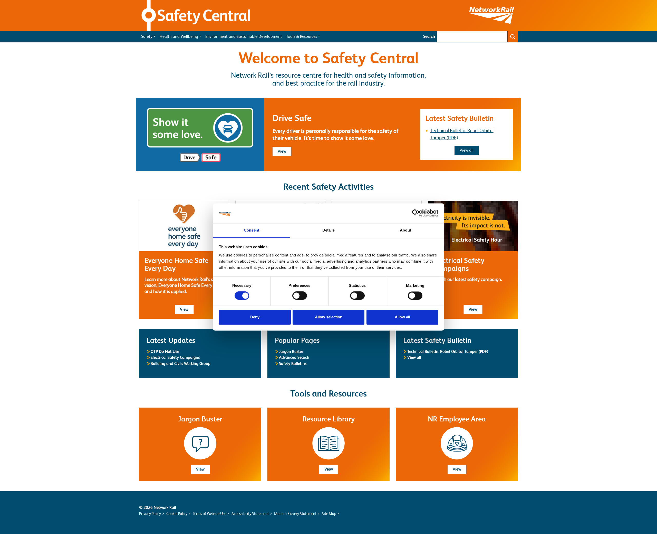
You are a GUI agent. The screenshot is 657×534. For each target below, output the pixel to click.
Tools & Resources (301, 36)
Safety (146, 36)
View (284, 151)
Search (429, 36)
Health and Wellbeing (179, 36)
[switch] (299, 296)
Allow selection (328, 317)
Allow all (402, 317)
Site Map (329, 513)
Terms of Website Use (209, 513)
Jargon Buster (291, 351)
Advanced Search (294, 357)
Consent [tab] (251, 230)
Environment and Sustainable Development (243, 36)
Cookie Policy (176, 513)
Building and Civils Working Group (180, 363)
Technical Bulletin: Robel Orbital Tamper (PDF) (447, 351)
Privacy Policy (150, 513)
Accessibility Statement (250, 513)
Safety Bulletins (292, 363)
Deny (254, 317)
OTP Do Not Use (165, 351)
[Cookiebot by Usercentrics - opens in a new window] (415, 213)
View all (469, 150)
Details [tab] (328, 230)
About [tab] (405, 230)
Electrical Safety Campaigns (175, 357)
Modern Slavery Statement (295, 513)
